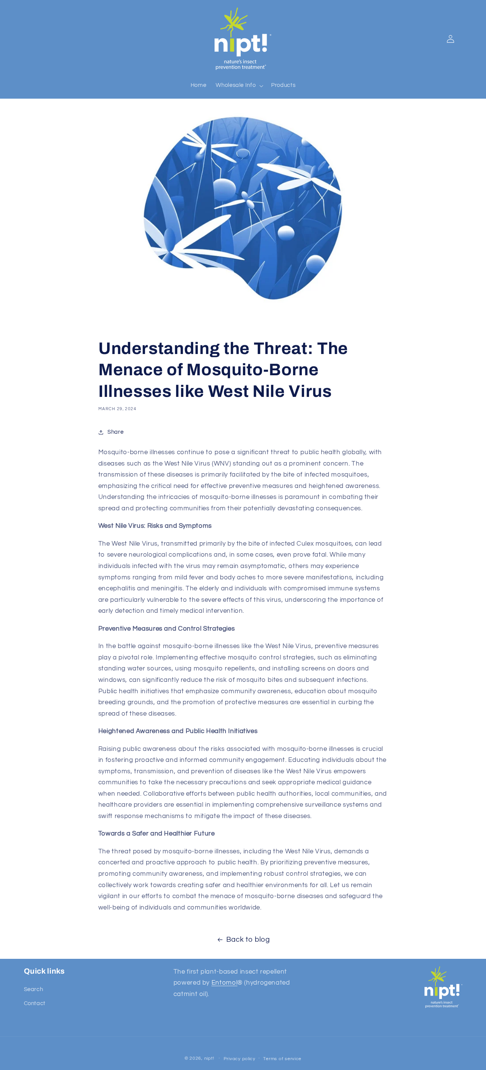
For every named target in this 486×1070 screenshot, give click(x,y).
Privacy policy (240, 1058)
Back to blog (248, 939)
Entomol (224, 983)
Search (33, 990)
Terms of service (282, 1058)
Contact (35, 1003)
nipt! (209, 1058)
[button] (239, 85)
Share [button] (115, 432)
